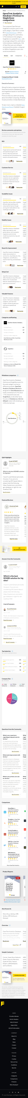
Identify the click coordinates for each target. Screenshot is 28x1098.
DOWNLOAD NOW (19, 975)
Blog (14, 1039)
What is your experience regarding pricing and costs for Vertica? (11, 737)
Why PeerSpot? (8, 22)
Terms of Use (14, 1062)
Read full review (14, 538)
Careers (14, 1045)
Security (14, 1068)
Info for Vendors (14, 1019)
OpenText (16, 945)
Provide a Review (14, 1016)
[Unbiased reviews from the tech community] (5, 6)
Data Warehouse (11, 32)
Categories (14, 1076)
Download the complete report (19, 115)
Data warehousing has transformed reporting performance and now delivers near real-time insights (11, 518)
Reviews (6, 55)
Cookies (14, 1059)
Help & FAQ (14, 1025)
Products (14, 1081)
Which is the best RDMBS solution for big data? (13, 578)
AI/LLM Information (14, 1028)
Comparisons (18, 55)
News (14, 1042)
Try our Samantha (16, 1)
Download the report (7, 78)
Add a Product (14, 1022)
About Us (14, 1036)
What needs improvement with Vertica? (11, 756)
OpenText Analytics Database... (12, 67)
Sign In (23, 6)
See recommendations (19, 548)
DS (20, 39)
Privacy (14, 1056)
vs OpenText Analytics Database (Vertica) (13, 809)
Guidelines (14, 1065)
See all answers (6, 492)
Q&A (11, 55)
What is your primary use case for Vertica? (11, 777)
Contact (14, 1048)
